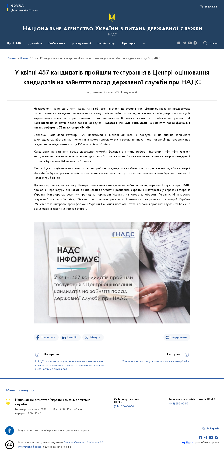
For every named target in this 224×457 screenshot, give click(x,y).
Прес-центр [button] (130, 43)
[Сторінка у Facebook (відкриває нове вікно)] (179, 43)
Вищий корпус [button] (106, 43)
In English (211, 6)
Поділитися (48, 337)
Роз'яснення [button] (56, 43)
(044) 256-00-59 (178, 403)
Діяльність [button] (35, 43)
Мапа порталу (17, 390)
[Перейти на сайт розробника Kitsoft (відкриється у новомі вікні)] (188, 442)
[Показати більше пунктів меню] (143, 43)
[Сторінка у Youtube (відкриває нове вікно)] (190, 43)
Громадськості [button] (81, 43)
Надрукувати (178, 337)
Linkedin (72, 337)
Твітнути (94, 337)
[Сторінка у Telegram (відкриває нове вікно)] (184, 43)
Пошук (213, 43)
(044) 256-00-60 (124, 406)
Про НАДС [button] (14, 43)
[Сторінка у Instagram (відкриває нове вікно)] (195, 43)
